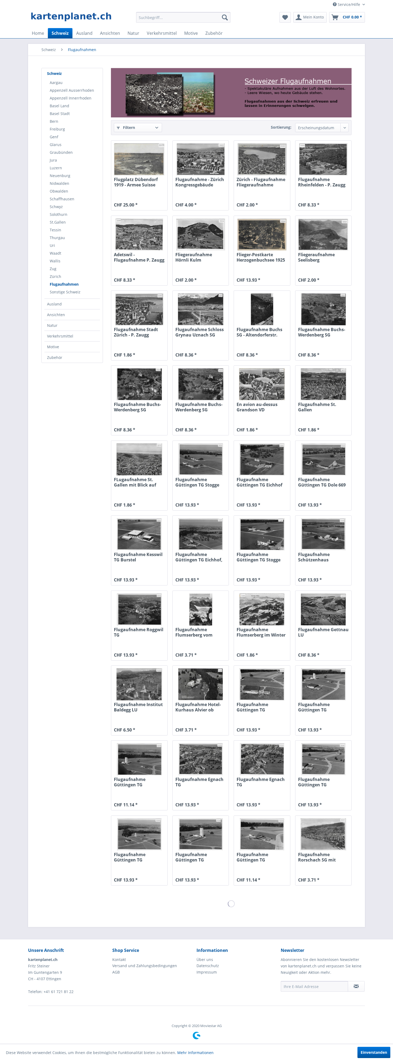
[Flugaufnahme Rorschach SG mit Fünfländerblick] (323, 834)
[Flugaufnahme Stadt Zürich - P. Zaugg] (139, 309)
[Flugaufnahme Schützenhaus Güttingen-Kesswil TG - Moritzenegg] (323, 534)
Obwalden (59, 191)
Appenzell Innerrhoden (70, 98)
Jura (53, 160)
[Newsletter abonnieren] (356, 986)
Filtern (128, 127)
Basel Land (59, 105)
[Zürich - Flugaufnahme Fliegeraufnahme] (262, 159)
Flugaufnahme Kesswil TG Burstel (138, 557)
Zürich (55, 276)
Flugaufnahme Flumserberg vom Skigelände (194, 632)
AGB (116, 972)
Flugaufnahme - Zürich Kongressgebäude (199, 182)
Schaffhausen (62, 198)
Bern (54, 121)
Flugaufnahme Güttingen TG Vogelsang (252, 707)
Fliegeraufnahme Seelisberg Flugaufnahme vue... (320, 257)
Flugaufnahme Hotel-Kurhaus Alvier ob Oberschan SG (198, 707)
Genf (54, 136)
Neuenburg (60, 175)
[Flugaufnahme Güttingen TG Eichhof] (262, 459)
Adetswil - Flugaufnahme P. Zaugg (139, 257)
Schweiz (54, 73)
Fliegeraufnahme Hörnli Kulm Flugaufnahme (193, 257)
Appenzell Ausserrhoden (72, 90)
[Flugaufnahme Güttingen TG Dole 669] (323, 459)
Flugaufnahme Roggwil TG (138, 632)
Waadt (55, 253)
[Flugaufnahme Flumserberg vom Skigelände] (200, 609)
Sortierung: (281, 127)
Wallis (55, 260)
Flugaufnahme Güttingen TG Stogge (197, 482)
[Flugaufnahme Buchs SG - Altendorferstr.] (262, 309)
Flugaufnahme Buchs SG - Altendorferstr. (259, 332)
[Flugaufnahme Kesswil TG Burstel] (139, 534)
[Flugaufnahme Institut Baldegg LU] (139, 684)
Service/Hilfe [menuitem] (349, 4)
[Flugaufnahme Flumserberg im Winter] (262, 609)
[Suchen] (224, 17)
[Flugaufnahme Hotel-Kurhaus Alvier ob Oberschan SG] (200, 684)
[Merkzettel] (285, 17)
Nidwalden (59, 183)
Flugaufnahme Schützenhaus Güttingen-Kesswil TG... (323, 557)
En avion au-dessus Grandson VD (257, 407)
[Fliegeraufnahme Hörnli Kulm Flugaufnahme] (200, 235)
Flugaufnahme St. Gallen (317, 407)
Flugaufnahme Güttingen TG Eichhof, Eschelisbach (198, 557)
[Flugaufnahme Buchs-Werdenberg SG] (323, 309)
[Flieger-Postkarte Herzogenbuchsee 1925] (262, 235)
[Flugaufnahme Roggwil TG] (139, 609)
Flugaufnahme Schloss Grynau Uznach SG (199, 332)
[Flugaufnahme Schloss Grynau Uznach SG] (200, 309)
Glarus (55, 144)
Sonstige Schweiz (65, 291)
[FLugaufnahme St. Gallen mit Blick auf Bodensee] (139, 459)
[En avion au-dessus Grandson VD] (262, 384)
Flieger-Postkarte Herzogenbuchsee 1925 (261, 257)
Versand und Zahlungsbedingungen (144, 965)
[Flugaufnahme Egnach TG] (200, 759)
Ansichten (56, 314)
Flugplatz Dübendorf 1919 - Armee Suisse (136, 182)
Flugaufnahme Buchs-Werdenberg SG (321, 332)
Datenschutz (207, 965)
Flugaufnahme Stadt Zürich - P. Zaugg (136, 332)
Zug (53, 268)
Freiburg (57, 129)
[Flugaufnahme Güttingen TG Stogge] (200, 459)
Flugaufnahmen (64, 284)
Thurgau (57, 237)
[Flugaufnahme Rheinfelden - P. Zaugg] (323, 159)
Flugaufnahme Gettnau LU (323, 632)
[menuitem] (183, 17)
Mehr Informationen (195, 1052)
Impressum (206, 972)
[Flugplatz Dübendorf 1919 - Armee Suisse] (139, 159)
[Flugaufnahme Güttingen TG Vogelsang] (262, 684)
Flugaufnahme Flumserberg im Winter (261, 632)
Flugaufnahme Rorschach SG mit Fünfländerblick (317, 857)
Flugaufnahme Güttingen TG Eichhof (259, 482)
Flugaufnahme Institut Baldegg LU (138, 707)
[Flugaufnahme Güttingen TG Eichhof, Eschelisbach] (200, 534)
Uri (52, 245)
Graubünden (61, 152)
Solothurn (58, 214)
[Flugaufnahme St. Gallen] (323, 384)
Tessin (55, 229)
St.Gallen (58, 222)
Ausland (54, 304)
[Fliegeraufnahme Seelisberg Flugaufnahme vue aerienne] (323, 235)
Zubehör (54, 357)
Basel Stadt (60, 113)
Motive (53, 346)
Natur (52, 325)
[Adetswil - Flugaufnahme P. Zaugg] (139, 235)
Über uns (204, 959)
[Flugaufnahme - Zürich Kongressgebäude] (200, 159)
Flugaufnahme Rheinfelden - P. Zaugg (321, 182)
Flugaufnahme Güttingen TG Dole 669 (322, 482)
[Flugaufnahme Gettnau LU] (323, 609)
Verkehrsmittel (60, 336)
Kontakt (119, 959)
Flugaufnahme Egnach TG (199, 782)
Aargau (56, 82)
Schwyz (56, 206)
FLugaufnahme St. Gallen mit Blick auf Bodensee (135, 482)
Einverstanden (374, 1052)
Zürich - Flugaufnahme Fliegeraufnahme (261, 182)
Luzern (56, 167)
